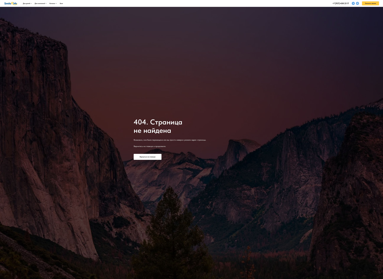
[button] (370, 3)
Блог (61, 3)
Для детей (26, 3)
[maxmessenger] (357, 3)
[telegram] (353, 3)
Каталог (52, 3)
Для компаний (40, 3)
